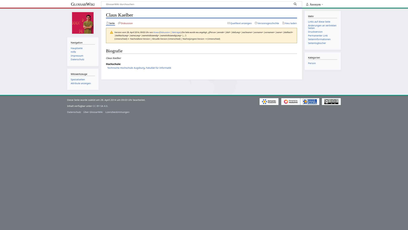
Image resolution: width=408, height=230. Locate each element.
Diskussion (165, 32)
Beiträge (176, 32)
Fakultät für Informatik (158, 67)
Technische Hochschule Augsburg (126, 67)
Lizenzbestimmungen (117, 112)
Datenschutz (74, 112)
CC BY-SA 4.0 (100, 105)
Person (312, 63)
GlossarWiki (83, 4)
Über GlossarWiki (93, 112)
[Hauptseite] (83, 22)
